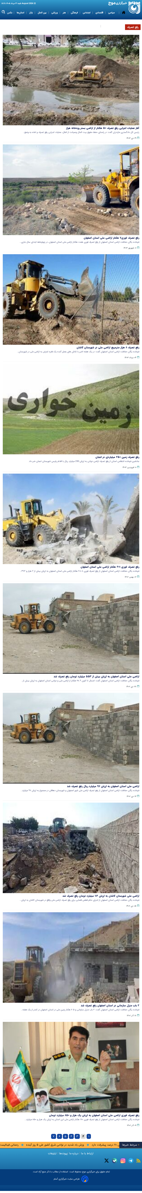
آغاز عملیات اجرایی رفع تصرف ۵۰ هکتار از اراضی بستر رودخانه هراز (102, 128)
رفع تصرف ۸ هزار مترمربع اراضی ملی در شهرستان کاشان (108, 347)
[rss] (138, 1161)
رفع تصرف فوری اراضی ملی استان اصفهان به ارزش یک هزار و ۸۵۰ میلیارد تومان (94, 1115)
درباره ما (73, 1153)
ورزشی (54, 12)
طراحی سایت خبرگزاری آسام (67, 1179)
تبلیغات (52, 1153)
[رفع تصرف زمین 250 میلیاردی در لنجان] (71, 409)
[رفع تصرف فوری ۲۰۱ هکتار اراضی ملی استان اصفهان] (71, 519)
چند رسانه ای (110, 26)
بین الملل (42, 12)
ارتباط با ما (87, 1153)
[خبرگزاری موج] (134, 7)
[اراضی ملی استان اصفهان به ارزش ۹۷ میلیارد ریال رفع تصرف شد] (71, 738)
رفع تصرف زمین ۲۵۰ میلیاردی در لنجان (117, 457)
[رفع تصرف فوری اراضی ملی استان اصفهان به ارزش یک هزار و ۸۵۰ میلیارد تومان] (71, 1067)
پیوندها (63, 1153)
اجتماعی (87, 12)
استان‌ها (21, 12)
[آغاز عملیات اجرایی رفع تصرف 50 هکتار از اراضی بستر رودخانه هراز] (71, 80)
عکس (9, 12)
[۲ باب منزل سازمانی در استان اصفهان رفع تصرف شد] (71, 957)
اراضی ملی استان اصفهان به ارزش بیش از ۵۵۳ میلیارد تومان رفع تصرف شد (96, 676)
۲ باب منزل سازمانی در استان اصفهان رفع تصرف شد (110, 1005)
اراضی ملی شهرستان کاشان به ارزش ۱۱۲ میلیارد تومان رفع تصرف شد (101, 896)
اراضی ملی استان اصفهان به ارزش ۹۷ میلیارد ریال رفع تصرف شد (103, 786)
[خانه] (123, 19)
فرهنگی (74, 12)
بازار (31, 12)
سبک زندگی (93, 26)
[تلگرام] (131, 1160)
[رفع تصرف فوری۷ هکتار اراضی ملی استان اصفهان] (71, 189)
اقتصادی (99, 12)
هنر (64, 12)
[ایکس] (106, 1160)
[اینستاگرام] (123, 1160)
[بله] (115, 1161)
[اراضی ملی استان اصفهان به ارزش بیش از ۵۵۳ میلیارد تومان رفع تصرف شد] (71, 628)
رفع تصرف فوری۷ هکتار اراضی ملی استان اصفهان (111, 238)
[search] (3, 12)
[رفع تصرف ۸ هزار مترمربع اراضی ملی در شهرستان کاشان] (71, 299)
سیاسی (112, 12)
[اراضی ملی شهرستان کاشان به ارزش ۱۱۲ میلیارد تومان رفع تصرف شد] (71, 848)
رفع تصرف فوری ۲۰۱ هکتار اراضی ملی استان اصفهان (110, 567)
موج (83, 1172)
